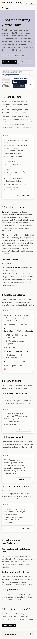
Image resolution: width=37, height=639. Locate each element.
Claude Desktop (19, 215)
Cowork (5, 212)
